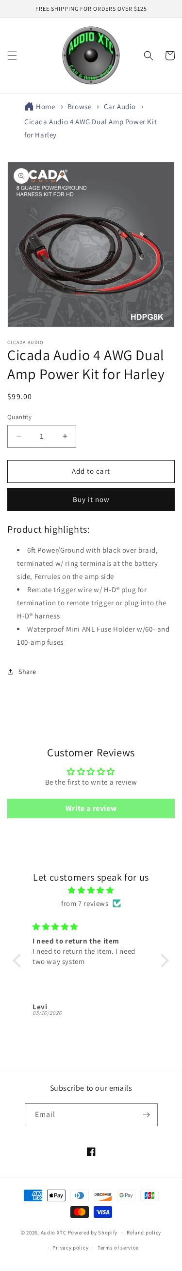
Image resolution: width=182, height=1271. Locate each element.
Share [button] (27, 671)
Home (45, 106)
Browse (79, 106)
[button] (12, 55)
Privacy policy (70, 1247)
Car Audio (120, 106)
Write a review (91, 808)
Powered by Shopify (93, 1232)
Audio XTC (53, 1232)
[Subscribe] (146, 1114)
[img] (91, 890)
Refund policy (144, 1232)
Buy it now (91, 499)
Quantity (19, 417)
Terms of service (118, 1247)
